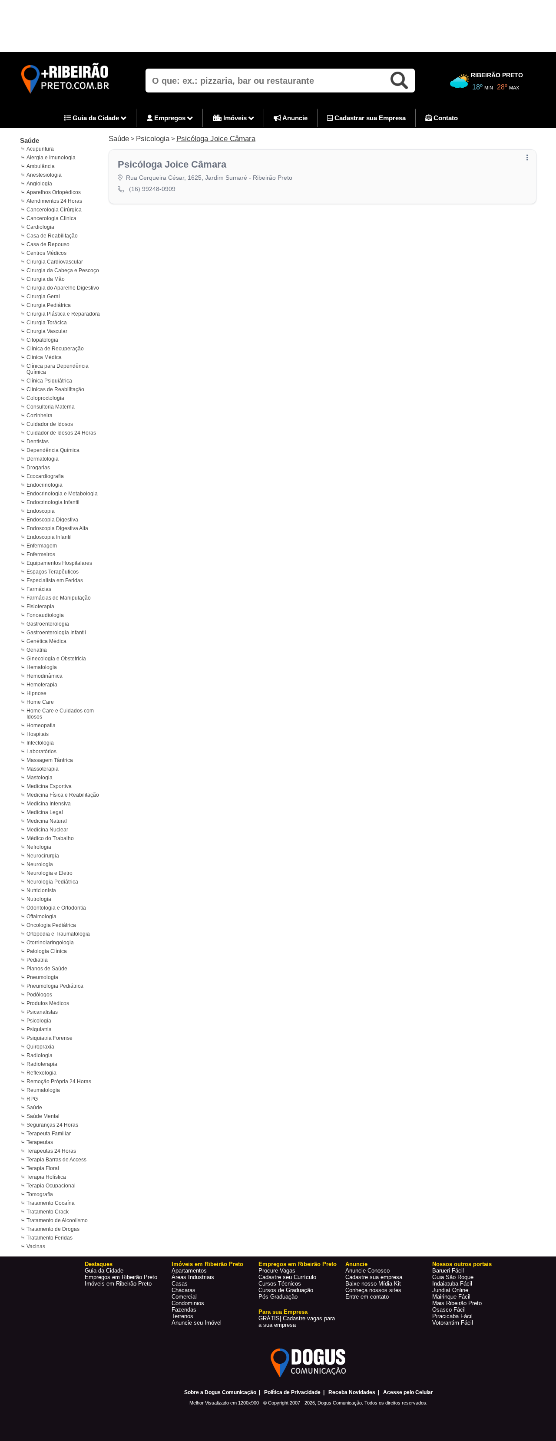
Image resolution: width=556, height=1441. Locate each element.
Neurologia (39, 864)
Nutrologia (38, 899)
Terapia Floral (42, 1168)
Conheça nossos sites (373, 1290)
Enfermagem (41, 546)
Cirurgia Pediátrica (48, 305)
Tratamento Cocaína (50, 1203)
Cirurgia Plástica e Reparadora (63, 314)
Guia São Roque (452, 1277)
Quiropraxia (40, 1047)
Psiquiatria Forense (49, 1038)
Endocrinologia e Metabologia (62, 494)
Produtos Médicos (47, 1003)
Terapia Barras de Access (56, 1160)
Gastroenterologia (47, 624)
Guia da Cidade (96, 118)
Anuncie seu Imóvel (197, 1322)
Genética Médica (46, 641)
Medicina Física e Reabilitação (62, 795)
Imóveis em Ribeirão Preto (118, 1283)
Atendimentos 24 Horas (54, 201)
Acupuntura (40, 149)
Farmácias (38, 589)
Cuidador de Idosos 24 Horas (61, 433)
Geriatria (36, 650)
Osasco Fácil (449, 1309)
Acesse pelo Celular (408, 1392)
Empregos (169, 118)
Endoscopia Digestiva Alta (57, 528)
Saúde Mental (43, 1116)
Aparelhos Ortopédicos (53, 192)
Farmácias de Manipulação (58, 598)
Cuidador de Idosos (49, 424)
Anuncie (294, 118)
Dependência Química (52, 450)
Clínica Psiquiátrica (49, 381)
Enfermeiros (40, 554)
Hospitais (37, 734)
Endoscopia (40, 511)
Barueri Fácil (448, 1270)
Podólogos (39, 995)
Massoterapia (42, 769)
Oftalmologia (41, 916)
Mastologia (39, 778)
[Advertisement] (278, 26)
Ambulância (40, 166)
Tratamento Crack (47, 1212)
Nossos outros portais (462, 1264)
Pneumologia (42, 977)
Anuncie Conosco (367, 1270)
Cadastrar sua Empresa (369, 118)
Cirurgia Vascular (46, 331)
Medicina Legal (44, 812)
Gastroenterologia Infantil (56, 633)
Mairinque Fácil (451, 1296)
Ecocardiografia (45, 476)
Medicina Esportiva (49, 786)
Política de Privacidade (292, 1392)
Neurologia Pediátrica (52, 882)
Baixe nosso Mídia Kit (373, 1283)
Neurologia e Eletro (49, 873)
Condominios (188, 1303)
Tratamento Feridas (49, 1238)
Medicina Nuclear (47, 830)
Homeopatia (41, 725)
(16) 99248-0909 (152, 188)
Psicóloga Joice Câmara (215, 139)
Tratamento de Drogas (52, 1229)
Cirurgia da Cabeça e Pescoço (62, 270)
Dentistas (37, 442)
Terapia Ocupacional (51, 1186)
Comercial (184, 1296)
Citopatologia (42, 340)
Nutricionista (41, 890)
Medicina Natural (46, 821)
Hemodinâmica (44, 676)
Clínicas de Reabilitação (55, 389)
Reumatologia (43, 1090)
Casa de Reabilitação (52, 236)
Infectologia (40, 743)
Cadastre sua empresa (373, 1277)
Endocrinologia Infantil (52, 502)
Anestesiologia (44, 175)
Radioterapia (41, 1064)
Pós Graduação (278, 1296)
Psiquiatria (39, 1029)
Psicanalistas (42, 1012)
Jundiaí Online (450, 1290)
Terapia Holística (46, 1177)
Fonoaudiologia (45, 615)
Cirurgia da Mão (45, 279)
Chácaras (183, 1290)
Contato (445, 118)
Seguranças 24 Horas (52, 1125)
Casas (180, 1283)
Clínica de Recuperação (55, 349)
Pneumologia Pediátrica (54, 986)
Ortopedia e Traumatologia (58, 934)
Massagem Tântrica (49, 760)
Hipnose (36, 693)
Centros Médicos (46, 253)
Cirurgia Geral (43, 296)
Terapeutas (39, 1142)
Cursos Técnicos (279, 1283)
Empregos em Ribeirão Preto (121, 1277)
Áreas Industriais (193, 1277)
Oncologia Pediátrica (51, 925)
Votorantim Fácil (452, 1322)
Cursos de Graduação (285, 1290)
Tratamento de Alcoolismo (57, 1220)
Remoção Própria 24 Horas (58, 1081)
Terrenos (182, 1316)
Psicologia (38, 1021)
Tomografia (39, 1194)
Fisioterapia (40, 606)
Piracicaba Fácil (452, 1316)
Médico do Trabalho (50, 838)
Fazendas (184, 1309)
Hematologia (41, 667)
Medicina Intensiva (48, 804)
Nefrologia (38, 847)
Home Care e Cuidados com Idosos (60, 714)
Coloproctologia (45, 398)
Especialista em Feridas (54, 580)
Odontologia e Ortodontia (56, 908)
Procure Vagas (276, 1270)
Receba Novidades (351, 1392)
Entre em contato (367, 1296)
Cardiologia (40, 227)
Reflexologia (41, 1073)
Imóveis (235, 118)
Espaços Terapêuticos (52, 572)
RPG (32, 1099)
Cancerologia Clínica (51, 218)
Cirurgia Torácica (46, 323)
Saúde (29, 140)
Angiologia (39, 184)
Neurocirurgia (42, 856)
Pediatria (37, 960)
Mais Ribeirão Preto (457, 1303)
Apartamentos (189, 1270)
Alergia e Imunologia (51, 158)
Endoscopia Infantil (49, 537)
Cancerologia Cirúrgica (54, 210)
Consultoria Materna (50, 407)
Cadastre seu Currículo (287, 1277)
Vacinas (35, 1246)
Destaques (99, 1264)
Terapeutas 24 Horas (51, 1151)
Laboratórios (41, 752)
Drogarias (38, 468)
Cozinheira (39, 415)
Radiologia (39, 1055)
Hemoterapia (41, 685)
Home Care (40, 702)
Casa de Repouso (48, 244)
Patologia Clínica (46, 951)
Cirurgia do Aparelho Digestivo (62, 288)
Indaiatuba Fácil (452, 1283)
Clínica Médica (44, 357)
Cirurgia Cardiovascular (54, 262)
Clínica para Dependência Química (57, 369)
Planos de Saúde (46, 969)
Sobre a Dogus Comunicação (220, 1392)
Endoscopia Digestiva (52, 520)
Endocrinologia (44, 485)
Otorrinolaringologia (50, 943)
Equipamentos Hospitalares (59, 563)
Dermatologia (42, 459)
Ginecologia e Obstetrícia (56, 659)
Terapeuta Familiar (48, 1134)
